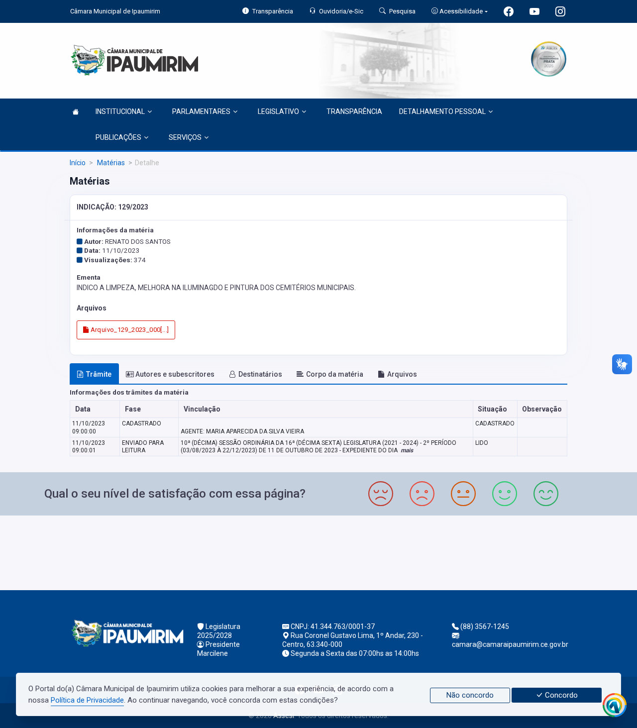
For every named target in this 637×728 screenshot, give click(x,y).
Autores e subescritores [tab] (174, 374)
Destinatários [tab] (260, 374)
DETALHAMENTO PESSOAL (442, 111)
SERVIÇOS (185, 137)
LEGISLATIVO (278, 111)
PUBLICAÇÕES (118, 137)
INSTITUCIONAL (120, 111)
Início (78, 163)
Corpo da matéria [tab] (334, 374)
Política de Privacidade (87, 700)
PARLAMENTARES (201, 111)
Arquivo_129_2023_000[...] (129, 329)
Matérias (110, 163)
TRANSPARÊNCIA (354, 111)
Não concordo (470, 695)
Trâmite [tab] (98, 374)
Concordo (560, 695)
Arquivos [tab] (402, 374)
